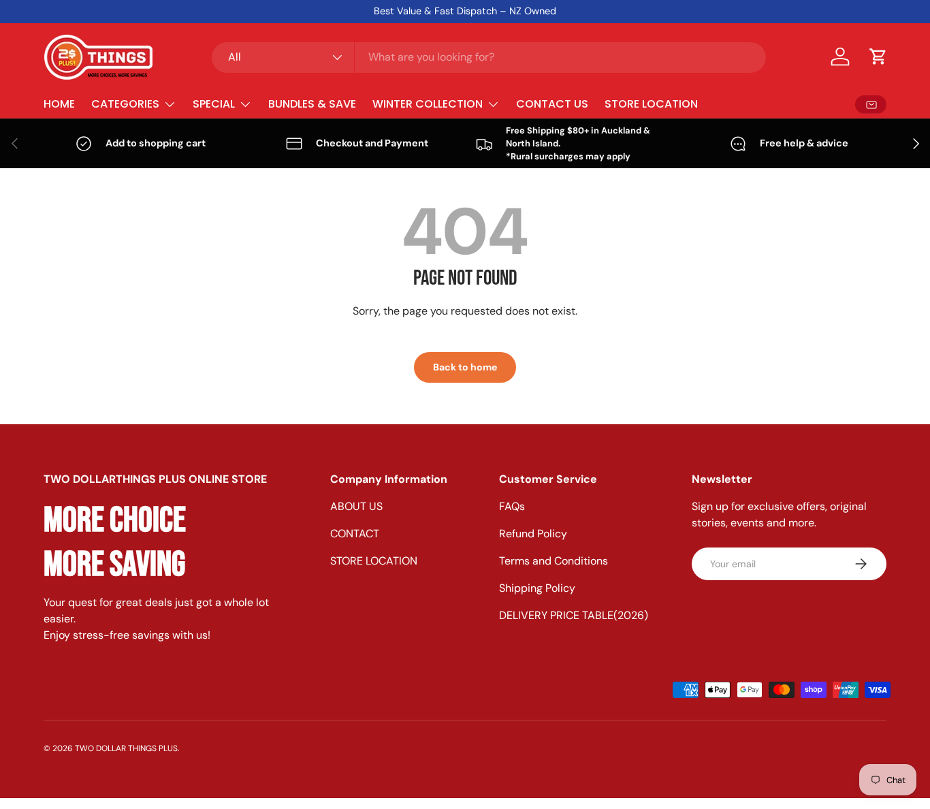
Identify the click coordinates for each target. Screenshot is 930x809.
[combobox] (489, 57)
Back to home (465, 367)
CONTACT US (552, 104)
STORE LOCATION (651, 104)
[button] (878, 57)
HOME (59, 104)
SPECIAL (214, 104)
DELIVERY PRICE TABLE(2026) (573, 615)
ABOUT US (356, 506)
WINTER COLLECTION (427, 104)
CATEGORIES (125, 104)
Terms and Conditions (553, 561)
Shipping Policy (537, 588)
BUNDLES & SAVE (312, 104)
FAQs (512, 506)
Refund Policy (533, 533)
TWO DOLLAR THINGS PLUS (126, 748)
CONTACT (354, 533)
